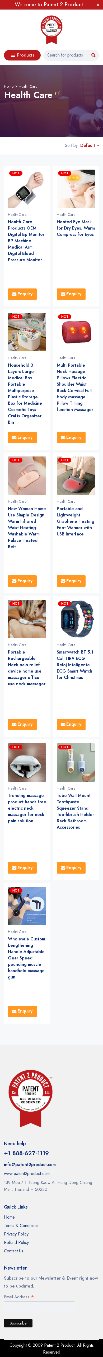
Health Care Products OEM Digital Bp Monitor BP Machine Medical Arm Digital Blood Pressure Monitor (26, 241)
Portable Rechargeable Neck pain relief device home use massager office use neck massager (26, 668)
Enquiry (24, 294)
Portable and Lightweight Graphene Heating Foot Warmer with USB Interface (75, 521)
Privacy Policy (16, 1234)
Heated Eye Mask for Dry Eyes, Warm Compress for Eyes (76, 228)
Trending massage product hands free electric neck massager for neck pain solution (27, 808)
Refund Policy (16, 1242)
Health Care (17, 214)
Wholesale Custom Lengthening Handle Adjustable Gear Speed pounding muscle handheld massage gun (26, 958)
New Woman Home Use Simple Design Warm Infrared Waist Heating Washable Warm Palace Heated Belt (27, 528)
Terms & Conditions (21, 1226)
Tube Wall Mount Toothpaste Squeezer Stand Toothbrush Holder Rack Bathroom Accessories (75, 811)
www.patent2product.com (27, 1174)
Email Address (19, 1297)
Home (8, 86)
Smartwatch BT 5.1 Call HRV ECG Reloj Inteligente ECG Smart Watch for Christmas (75, 664)
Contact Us (13, 1251)
